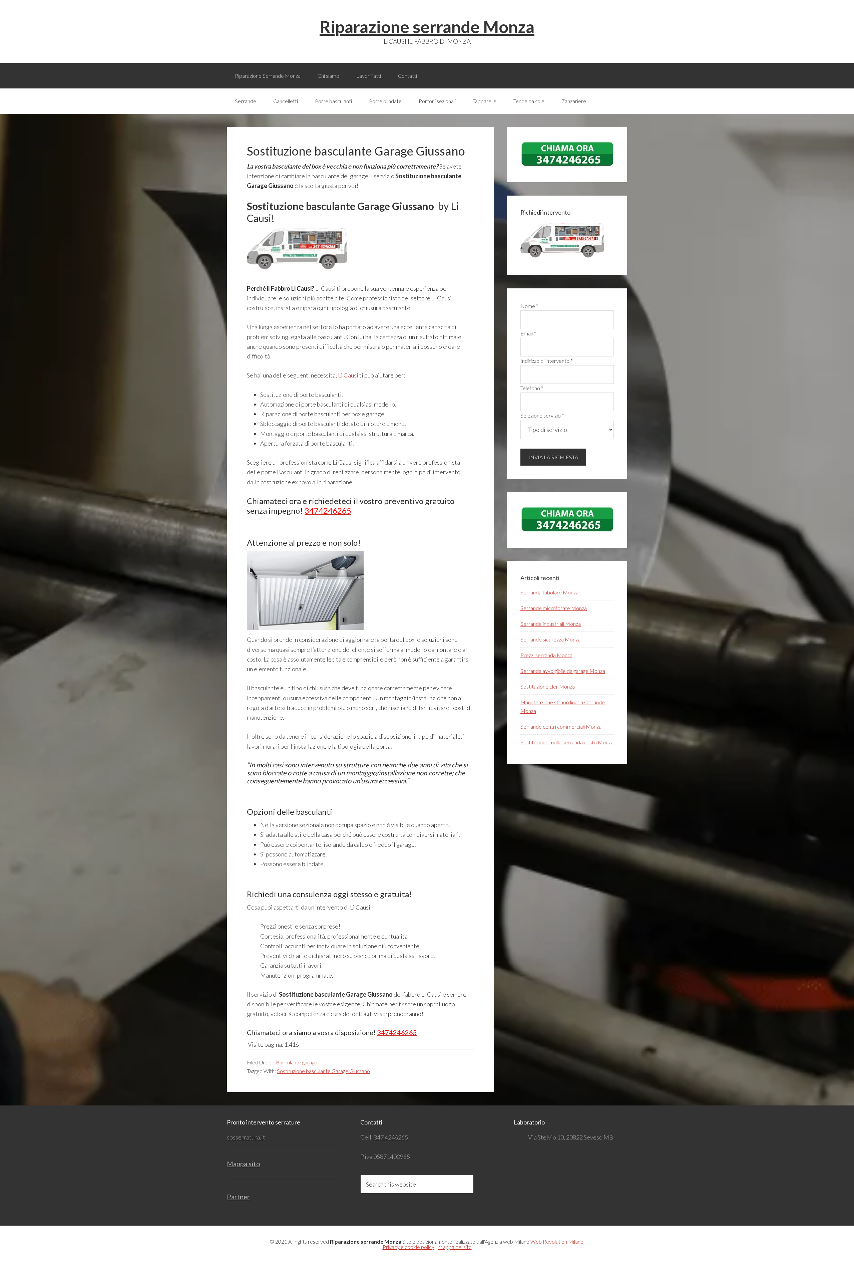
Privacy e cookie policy (408, 1247)
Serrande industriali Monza (550, 623)
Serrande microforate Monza (553, 608)
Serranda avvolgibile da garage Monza (562, 671)
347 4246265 (390, 1137)
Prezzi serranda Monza (546, 655)
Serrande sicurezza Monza (550, 639)
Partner (238, 1197)
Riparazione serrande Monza (427, 27)
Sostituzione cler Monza (547, 686)
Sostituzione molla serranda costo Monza (566, 742)
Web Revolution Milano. (557, 1241)
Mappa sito (243, 1164)
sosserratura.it (246, 1137)
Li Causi (348, 375)
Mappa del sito (455, 1247)
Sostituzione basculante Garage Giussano (323, 1071)
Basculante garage (296, 1062)
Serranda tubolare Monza (549, 592)
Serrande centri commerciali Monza (560, 726)
